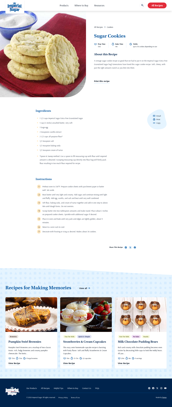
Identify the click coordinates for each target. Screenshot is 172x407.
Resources (99, 5)
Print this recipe (102, 81)
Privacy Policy (63, 397)
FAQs (97, 388)
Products (64, 5)
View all (83, 288)
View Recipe (14, 363)
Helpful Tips (58, 388)
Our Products (31, 388)
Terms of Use (75, 397)
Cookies (110, 27)
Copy (158, 123)
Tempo (164, 397)
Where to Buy (81, 5)
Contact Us (86, 388)
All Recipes (157, 5)
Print (158, 119)
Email (158, 116)
